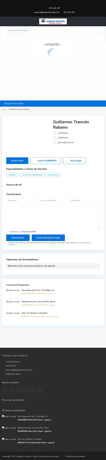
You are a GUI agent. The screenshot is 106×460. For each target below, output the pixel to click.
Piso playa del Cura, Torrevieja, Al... (38, 290)
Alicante (12, 175)
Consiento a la (23, 232)
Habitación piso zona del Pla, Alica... (39, 301)
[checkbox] (7, 232)
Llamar (46, 160)
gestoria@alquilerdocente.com (19, 370)
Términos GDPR (29, 231)
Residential (53, 175)
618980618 (63, 133)
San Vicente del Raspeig (32, 175)
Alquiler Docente (13, 374)
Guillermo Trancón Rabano (71, 124)
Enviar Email (17, 160)
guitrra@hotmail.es (66, 142)
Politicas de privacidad (75, 456)
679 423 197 (54, 8)
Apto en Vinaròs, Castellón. (35, 313)
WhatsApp (75, 160)
